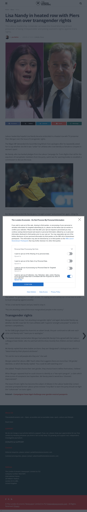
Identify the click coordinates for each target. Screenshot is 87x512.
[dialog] (43, 256)
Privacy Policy (55, 292)
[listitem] (43, 249)
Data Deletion (31, 292)
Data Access (43, 292)
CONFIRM (28, 284)
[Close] (80, 220)
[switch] (70, 253)
